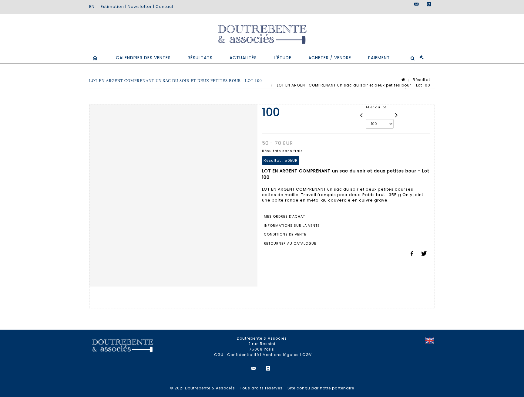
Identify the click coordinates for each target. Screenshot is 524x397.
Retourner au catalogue (290, 243)
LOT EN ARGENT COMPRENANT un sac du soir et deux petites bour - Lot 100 (353, 85)
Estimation (112, 6)
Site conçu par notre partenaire (320, 388)
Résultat (421, 79)
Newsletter (140, 6)
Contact (164, 6)
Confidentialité (243, 354)
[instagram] (429, 4)
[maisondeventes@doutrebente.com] (417, 4)
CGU (218, 354)
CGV (307, 354)
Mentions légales (281, 354)
